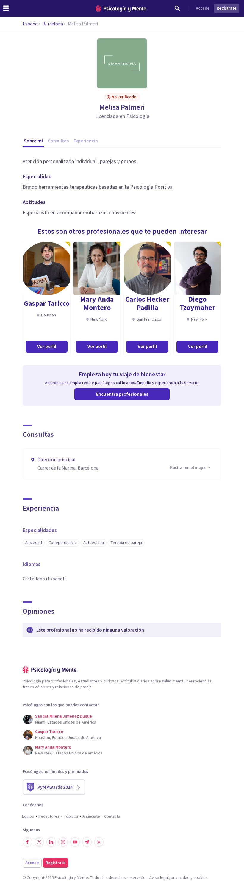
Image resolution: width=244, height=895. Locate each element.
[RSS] (99, 842)
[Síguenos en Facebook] (27, 842)
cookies (200, 878)
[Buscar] (177, 8)
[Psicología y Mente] (121, 8)
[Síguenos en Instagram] (63, 842)
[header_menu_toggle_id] (6, 8)
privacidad (180, 878)
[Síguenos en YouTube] (75, 842)
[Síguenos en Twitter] (39, 842)
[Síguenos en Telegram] (87, 842)
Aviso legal (159, 878)
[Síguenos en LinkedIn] (51, 842)
